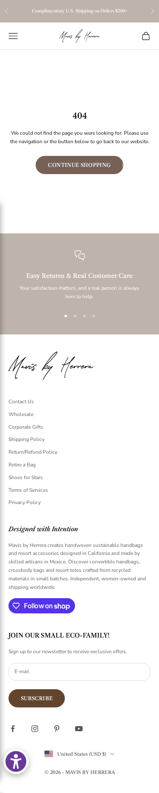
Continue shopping (79, 165)
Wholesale (20, 414)
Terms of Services (28, 490)
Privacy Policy (24, 502)
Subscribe (37, 698)
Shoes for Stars (25, 477)
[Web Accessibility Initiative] (16, 761)
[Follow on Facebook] (12, 728)
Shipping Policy (26, 439)
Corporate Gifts (25, 427)
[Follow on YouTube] (79, 728)
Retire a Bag (22, 464)
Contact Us (21, 401)
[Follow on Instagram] (35, 728)
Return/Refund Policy (32, 452)
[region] (79, 275)
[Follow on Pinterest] (57, 728)
